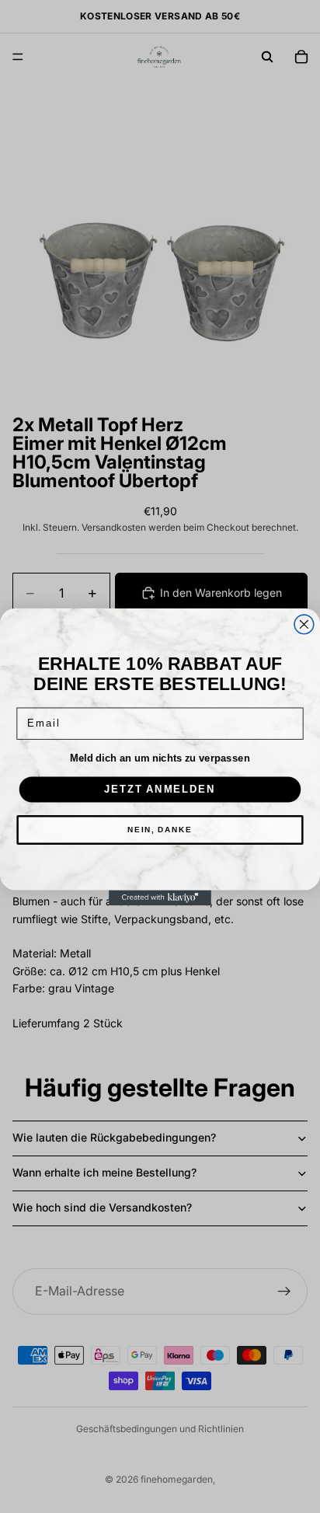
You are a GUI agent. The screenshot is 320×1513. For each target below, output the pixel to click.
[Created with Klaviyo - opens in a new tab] (160, 897)
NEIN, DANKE (159, 830)
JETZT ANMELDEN (159, 788)
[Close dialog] (304, 624)
